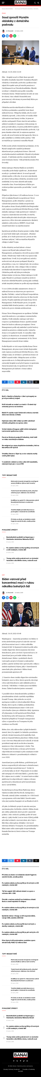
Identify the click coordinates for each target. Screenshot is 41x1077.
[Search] (38, 3)
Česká (4, 13)
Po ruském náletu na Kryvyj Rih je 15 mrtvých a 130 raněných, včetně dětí (22, 549)
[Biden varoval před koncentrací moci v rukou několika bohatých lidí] (20, 614)
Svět (3, 575)
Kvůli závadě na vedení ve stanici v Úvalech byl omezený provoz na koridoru (19, 405)
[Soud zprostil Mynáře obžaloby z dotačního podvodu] (20, 52)
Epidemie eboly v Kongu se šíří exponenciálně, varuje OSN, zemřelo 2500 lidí (18, 917)
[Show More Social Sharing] (18, 36)
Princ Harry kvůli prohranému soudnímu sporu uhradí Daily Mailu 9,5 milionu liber (18, 941)
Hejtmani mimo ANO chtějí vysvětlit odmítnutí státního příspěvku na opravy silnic (18, 422)
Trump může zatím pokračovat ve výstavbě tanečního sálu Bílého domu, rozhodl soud (22, 559)
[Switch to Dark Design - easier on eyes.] (35, 3)
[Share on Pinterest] (11, 36)
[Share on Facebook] (3, 36)
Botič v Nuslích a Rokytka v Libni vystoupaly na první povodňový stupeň (19, 397)
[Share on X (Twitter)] (7, 36)
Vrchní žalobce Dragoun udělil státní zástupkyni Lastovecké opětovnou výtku (19, 430)
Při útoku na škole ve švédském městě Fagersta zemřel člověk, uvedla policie (19, 876)
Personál (10, 31)
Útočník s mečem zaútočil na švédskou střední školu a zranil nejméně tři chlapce (19, 900)
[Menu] (3, 3)
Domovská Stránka (7, 8)
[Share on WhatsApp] (14, 36)
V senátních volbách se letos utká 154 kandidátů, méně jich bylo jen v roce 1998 (20, 463)
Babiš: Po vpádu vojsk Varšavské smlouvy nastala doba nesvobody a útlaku (20, 414)
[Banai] (20, 3)
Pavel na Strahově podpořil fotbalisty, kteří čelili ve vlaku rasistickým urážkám (19, 438)
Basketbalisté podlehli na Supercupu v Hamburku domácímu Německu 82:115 (20, 538)
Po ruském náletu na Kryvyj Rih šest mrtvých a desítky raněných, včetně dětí (18, 925)
